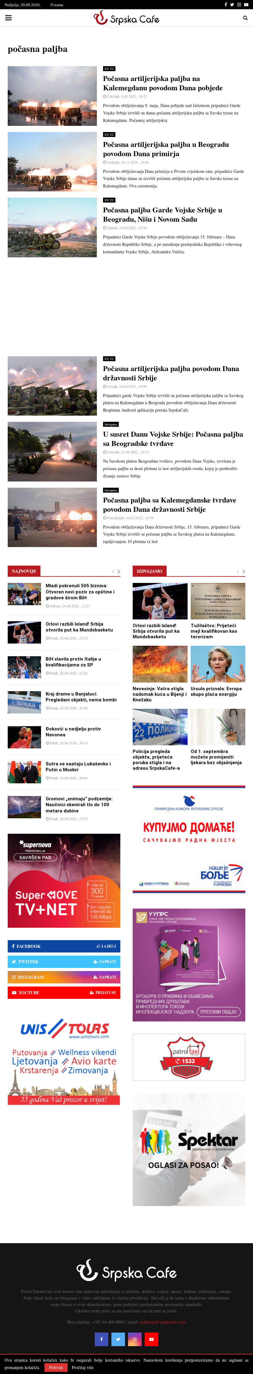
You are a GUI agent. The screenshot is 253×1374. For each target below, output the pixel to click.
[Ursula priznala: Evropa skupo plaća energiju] (218, 664)
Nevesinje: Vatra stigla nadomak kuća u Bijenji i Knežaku (160, 694)
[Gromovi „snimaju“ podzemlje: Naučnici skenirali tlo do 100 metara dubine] (24, 807)
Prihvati (56, 1367)
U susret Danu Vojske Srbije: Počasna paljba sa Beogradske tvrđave (173, 438)
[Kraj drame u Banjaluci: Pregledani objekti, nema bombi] (24, 702)
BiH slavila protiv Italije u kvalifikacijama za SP (73, 662)
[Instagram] (135, 1339)
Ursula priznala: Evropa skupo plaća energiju (216, 691)
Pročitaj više (82, 1367)
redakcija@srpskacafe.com (163, 1322)
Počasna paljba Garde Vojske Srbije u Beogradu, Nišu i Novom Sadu (162, 214)
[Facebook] (101, 1339)
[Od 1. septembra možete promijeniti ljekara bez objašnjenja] (218, 727)
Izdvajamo (111, 424)
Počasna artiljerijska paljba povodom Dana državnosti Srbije (171, 373)
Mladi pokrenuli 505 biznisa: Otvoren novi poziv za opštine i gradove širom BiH (80, 592)
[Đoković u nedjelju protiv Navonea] (24, 737)
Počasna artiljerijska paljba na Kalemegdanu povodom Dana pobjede (163, 83)
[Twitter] (118, 1339)
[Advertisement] (126, 306)
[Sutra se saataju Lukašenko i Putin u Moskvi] (24, 772)
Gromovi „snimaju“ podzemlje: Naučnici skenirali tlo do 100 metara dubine (79, 805)
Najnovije (24, 571)
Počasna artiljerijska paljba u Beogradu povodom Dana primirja (166, 149)
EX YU (109, 68)
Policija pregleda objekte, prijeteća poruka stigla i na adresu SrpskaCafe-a (156, 760)
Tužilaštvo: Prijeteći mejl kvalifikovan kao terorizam (214, 631)
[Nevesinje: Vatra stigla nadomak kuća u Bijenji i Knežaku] (160, 664)
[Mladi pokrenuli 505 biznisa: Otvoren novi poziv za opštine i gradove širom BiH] (24, 594)
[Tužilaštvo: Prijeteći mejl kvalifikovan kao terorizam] (218, 601)
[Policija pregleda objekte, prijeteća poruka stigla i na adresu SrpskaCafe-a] (160, 727)
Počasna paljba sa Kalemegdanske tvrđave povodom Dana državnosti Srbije (169, 504)
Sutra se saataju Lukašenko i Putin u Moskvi (78, 767)
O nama (57, 4)
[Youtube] (151, 1339)
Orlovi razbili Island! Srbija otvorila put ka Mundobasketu (79, 627)
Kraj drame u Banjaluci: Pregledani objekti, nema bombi (81, 697)
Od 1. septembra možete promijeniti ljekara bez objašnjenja (216, 757)
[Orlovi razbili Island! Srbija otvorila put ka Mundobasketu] (24, 632)
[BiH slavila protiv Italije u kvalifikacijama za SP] (24, 667)
